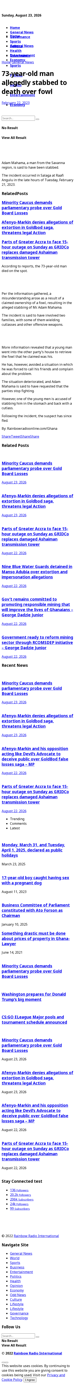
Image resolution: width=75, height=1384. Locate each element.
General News (22, 32)
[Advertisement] (35, 7)
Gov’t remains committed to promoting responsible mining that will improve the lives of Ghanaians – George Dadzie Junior (37, 606)
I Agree (30, 1380)
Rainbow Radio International (36, 1236)
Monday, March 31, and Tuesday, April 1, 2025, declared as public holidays (33, 850)
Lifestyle (17, 1304)
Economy (17, 1290)
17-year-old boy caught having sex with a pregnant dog (35, 880)
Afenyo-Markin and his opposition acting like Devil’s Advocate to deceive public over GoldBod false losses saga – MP (35, 756)
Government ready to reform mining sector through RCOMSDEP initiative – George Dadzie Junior (37, 642)
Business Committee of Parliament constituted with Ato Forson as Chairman (36, 910)
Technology (19, 1318)
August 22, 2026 (14, 553)
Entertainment (21, 1272)
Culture (16, 1299)
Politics (15, 1276)
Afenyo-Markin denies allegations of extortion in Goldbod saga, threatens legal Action (37, 227)
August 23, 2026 (14, 482)
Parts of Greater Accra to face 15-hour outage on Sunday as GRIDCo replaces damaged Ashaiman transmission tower (35, 249)
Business (17, 1267)
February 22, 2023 (16, 102)
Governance (20, 37)
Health (15, 1281)
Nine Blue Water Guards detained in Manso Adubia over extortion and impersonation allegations (37, 572)
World (14, 1258)
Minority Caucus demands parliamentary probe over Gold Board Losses (32, 207)
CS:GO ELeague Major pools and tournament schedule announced (34, 1019)
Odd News (18, 1295)
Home (15, 27)
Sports (15, 65)
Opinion (16, 1285)
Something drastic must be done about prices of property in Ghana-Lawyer (36, 938)
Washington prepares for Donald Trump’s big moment (34, 997)
